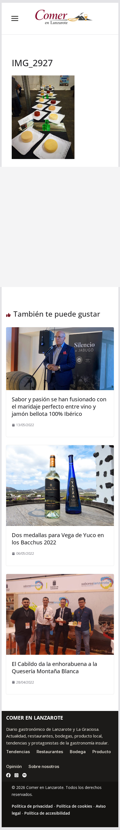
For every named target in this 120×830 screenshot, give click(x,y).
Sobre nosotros (43, 766)
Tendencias (18, 751)
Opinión (14, 766)
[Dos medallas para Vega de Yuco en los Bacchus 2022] (60, 449)
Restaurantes (50, 751)
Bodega (78, 751)
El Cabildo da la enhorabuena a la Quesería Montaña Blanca (54, 667)
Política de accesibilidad (47, 813)
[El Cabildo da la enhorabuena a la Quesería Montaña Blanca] (60, 578)
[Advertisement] (60, 227)
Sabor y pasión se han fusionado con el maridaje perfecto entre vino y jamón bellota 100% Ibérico (59, 406)
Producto (101, 751)
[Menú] (15, 18)
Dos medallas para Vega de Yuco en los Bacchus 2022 (58, 538)
